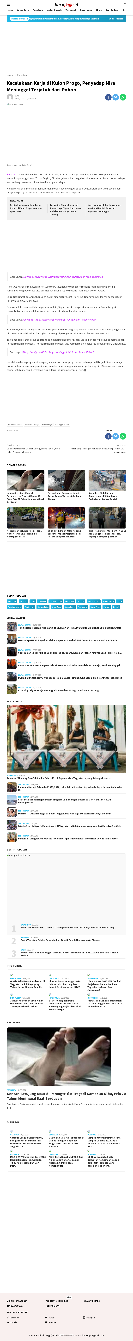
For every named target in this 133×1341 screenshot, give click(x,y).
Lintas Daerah (16, 617)
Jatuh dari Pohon (15, 424)
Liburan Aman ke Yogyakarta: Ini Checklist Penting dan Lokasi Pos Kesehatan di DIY (65, 984)
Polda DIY (23, 601)
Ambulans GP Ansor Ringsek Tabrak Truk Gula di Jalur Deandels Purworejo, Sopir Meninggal (69, 665)
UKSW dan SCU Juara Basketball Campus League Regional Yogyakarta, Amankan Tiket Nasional (66, 1142)
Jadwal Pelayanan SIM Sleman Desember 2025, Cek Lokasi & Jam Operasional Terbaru (26, 1003)
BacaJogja (12, 174)
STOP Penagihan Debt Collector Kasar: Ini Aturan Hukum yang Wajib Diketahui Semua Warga (65, 1005)
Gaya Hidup (26, 925)
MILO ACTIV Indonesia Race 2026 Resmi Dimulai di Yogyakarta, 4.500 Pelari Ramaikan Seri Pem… (28, 1161)
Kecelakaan (70, 607)
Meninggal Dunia (61, 424)
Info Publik (14, 965)
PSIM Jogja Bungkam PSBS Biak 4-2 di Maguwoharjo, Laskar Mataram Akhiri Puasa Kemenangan (66, 1161)
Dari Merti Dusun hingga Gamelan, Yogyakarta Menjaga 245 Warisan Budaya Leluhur (64, 813)
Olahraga (13, 1122)
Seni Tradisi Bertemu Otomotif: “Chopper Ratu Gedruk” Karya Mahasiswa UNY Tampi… (69, 927)
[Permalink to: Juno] (10, 96)
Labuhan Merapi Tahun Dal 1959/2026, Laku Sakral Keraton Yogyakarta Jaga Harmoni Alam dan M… (70, 789)
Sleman (106, 607)
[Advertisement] (66, 48)
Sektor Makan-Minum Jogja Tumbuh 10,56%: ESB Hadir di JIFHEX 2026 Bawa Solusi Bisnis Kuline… (69, 954)
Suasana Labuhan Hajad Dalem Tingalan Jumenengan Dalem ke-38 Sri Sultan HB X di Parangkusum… (64, 801)
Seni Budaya (14, 701)
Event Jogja (56, 607)
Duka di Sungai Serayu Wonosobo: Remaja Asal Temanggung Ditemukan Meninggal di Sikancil (70, 677)
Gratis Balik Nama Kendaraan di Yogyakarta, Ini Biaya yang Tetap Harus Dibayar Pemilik (27, 984)
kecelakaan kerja (32, 424)
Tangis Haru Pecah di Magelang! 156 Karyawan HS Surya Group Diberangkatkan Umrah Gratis (69, 627)
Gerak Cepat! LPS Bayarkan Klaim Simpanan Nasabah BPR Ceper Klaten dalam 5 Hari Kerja (67, 640)
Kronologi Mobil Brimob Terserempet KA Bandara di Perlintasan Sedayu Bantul (103, 496)
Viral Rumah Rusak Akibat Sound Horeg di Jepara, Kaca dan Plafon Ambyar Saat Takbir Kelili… (70, 652)
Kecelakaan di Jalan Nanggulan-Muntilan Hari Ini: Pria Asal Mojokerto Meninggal (104, 208)
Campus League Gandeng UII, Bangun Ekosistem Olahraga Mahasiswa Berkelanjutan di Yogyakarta (26, 1142)
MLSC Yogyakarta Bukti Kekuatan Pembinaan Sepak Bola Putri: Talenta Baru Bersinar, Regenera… (103, 1161)
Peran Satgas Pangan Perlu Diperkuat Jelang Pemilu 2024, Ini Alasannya (98, 448)
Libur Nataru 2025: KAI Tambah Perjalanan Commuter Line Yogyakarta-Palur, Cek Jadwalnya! (104, 986)
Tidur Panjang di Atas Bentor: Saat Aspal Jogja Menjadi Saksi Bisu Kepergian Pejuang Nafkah (107, 533)
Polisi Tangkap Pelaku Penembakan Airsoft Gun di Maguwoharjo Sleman (60, 940)
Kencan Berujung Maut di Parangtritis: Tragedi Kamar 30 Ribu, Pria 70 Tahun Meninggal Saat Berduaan (25, 497)
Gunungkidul (42, 607)
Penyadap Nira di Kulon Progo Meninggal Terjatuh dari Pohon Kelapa (59, 319)
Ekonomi (80, 601)
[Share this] (108, 97)
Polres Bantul (108, 601)
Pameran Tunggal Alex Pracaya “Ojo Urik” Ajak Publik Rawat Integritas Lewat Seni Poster (68, 838)
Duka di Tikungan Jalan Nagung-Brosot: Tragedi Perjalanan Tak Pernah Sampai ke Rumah (65, 533)
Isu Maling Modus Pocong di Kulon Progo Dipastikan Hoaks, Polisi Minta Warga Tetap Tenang (66, 210)
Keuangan (69, 601)
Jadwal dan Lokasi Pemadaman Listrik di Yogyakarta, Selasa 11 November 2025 (104, 1003)
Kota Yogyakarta (14, 607)
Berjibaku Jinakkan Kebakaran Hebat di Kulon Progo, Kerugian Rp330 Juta (26, 208)
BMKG (119, 601)
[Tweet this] (115, 97)
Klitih (32, 601)
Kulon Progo (47, 424)
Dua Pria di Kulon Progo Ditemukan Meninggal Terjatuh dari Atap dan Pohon (62, 276)
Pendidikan (29, 607)
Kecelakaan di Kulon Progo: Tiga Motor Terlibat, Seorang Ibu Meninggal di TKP (24, 533)
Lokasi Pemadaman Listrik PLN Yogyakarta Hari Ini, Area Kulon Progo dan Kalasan (33, 448)
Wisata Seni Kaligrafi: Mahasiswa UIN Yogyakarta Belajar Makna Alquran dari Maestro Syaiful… (70, 826)
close (69, 1297)
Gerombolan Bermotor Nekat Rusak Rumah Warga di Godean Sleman (64, 496)
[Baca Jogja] (66, 4)
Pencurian (12, 601)
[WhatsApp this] (123, 97)
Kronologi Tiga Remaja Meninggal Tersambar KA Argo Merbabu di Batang (58, 690)
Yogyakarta (82, 607)
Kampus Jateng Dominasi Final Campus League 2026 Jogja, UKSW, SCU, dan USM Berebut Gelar (104, 1142)
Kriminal (25, 937)
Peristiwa (13, 1022)
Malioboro (42, 601)
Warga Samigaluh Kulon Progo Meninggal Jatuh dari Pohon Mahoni (58, 352)
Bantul (116, 607)
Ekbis (23, 950)
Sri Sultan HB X (94, 601)
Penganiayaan (55, 601)
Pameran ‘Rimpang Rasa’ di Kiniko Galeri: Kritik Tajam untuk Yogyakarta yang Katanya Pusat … (59, 778)
